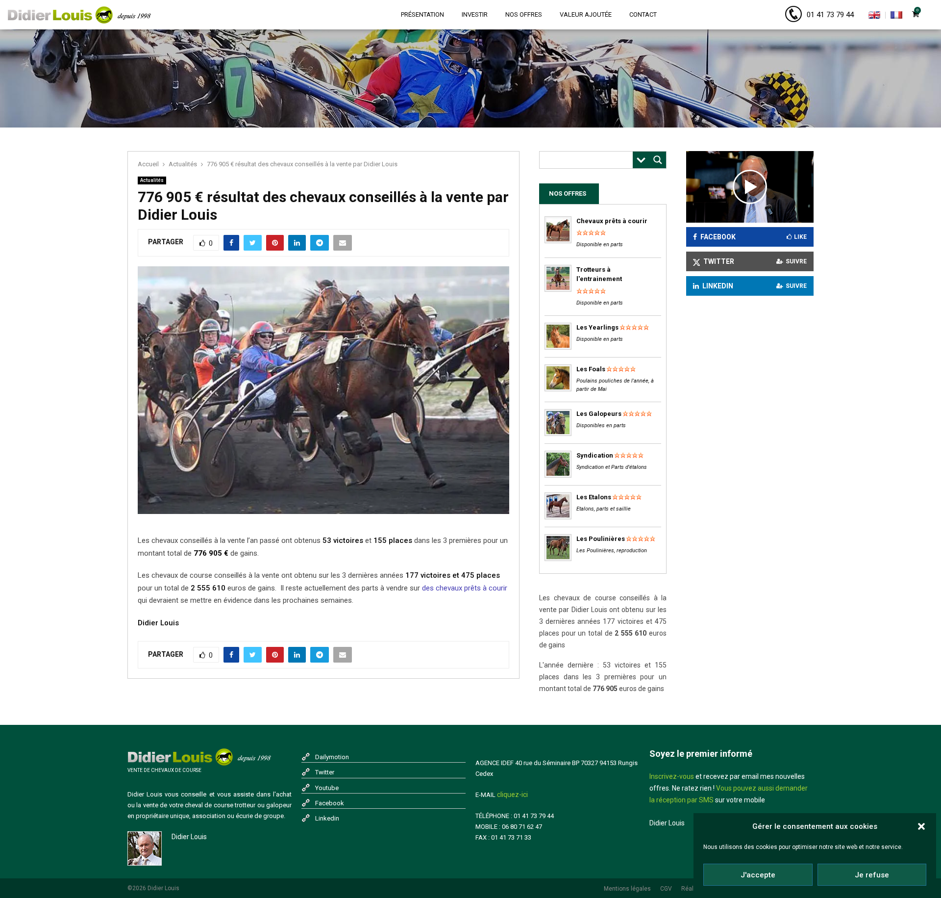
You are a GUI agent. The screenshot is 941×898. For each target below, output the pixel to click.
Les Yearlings (597, 327)
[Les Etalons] (558, 517)
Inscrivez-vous (671, 776)
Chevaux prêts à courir (611, 221)
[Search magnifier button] (657, 160)
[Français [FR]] (896, 17)
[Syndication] (558, 475)
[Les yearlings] (558, 347)
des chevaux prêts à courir (464, 588)
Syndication (594, 455)
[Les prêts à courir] (558, 241)
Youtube (327, 788)
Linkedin (327, 818)
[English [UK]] (874, 17)
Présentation (422, 14)
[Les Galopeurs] (558, 433)
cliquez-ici (512, 794)
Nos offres (523, 14)
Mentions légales (627, 888)
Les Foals (590, 369)
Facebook (329, 803)
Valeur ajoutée (586, 14)
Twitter (324, 772)
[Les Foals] (558, 389)
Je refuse (872, 875)
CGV (666, 888)
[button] (921, 826)
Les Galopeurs (598, 413)
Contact (643, 14)
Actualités (152, 180)
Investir (475, 14)
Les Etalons (593, 497)
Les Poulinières (600, 538)
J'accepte (758, 875)
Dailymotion (332, 757)
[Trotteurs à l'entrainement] (558, 289)
